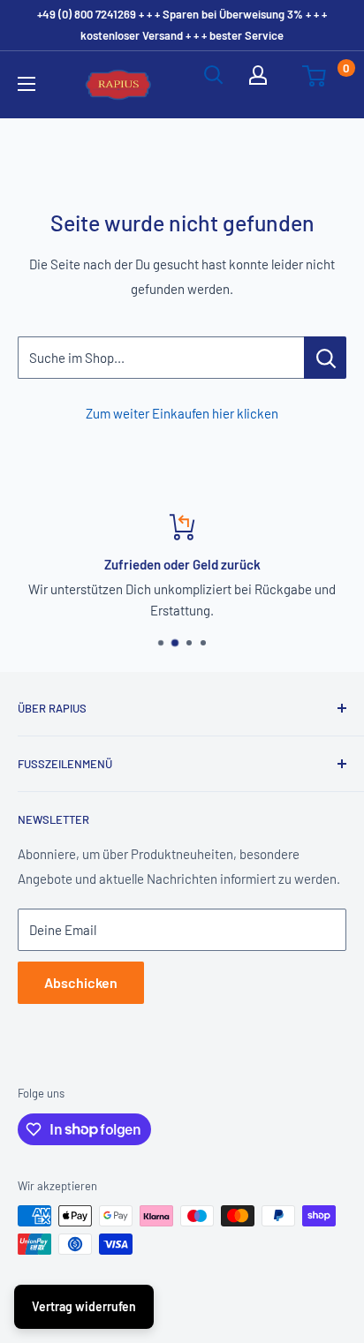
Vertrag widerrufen (84, 1306)
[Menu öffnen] (37, 83)
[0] (323, 84)
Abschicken (81, 982)
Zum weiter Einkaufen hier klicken (182, 413)
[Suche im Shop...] (325, 357)
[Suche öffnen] (213, 84)
